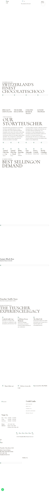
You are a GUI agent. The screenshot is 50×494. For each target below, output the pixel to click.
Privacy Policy (29, 413)
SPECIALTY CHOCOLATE (7, 111)
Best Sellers (29, 404)
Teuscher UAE (22, 436)
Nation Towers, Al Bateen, (5, 450)
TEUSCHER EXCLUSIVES (18, 111)
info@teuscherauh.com (5, 454)
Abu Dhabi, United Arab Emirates (6, 451)
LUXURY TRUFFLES (41, 111)
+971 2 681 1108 (3, 453)
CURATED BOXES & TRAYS (29, 111)
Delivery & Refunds (30, 410)
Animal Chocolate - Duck (13, 152)
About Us (28, 406)
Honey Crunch (35, 151)
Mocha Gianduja (44, 151)
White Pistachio (21, 151)
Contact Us (28, 408)
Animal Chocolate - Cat (6, 152)
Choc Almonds (29, 151)
